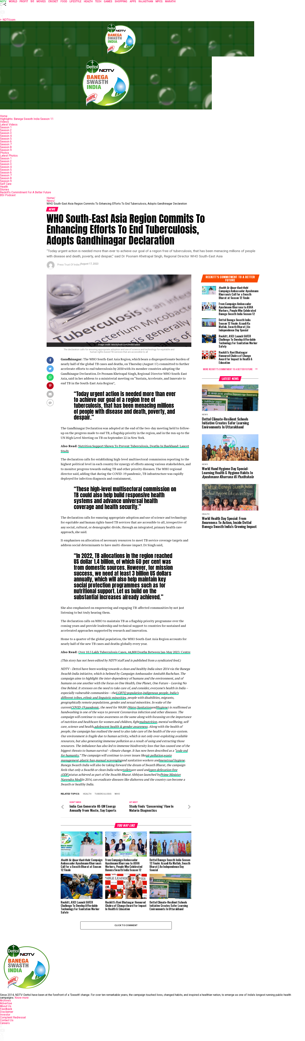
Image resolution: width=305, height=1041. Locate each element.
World (13, 1)
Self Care (5, 184)
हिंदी (32, 1)
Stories (4, 189)
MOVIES (41, 1)
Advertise (6, 1003)
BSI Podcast (8, 195)
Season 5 (6, 138)
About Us (5, 1006)
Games (108, 1)
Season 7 (6, 144)
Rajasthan (146, 1)
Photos (4, 152)
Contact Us (6, 1020)
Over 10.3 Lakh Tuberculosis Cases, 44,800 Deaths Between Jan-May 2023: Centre (134, 652)
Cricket (53, 1)
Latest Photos (9, 155)
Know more (22, 997)
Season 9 (6, 150)
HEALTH (88, 1)
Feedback (6, 1009)
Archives (5, 1000)
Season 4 (6, 136)
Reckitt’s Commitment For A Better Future (25, 192)
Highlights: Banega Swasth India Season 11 (26, 119)
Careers (5, 1023)
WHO (117, 794)
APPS (133, 1)
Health (4, 186)
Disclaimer (6, 1011)
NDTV (3, 1)
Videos (4, 121)
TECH (98, 1)
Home (3, 116)
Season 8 (6, 147)
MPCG (159, 1)
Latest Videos (8, 124)
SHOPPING (121, 1)
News (51, 200)
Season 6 (6, 141)
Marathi (170, 1)
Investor (5, 1014)
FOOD (64, 1)
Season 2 (6, 130)
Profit (24, 1)
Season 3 (6, 133)
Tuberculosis (103, 794)
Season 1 (6, 127)
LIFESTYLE (75, 1)
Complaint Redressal (13, 1017)
